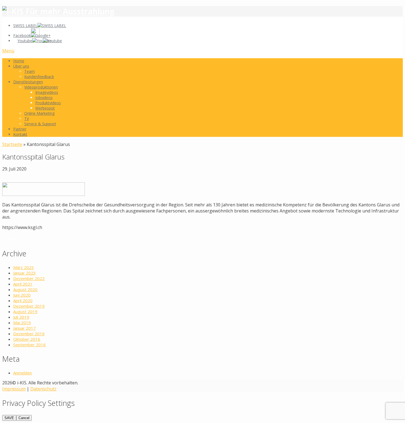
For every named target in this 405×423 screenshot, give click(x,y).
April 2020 (23, 300)
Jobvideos (44, 97)
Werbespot (45, 108)
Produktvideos (48, 102)
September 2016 (29, 344)
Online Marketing (39, 113)
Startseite (12, 144)
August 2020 (25, 289)
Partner (19, 129)
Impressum (14, 389)
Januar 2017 (24, 328)
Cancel (23, 418)
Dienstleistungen (28, 81)
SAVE (9, 418)
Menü (8, 51)
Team (29, 71)
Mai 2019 (22, 322)
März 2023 (23, 267)
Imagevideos (46, 92)
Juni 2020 (22, 295)
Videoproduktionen (41, 87)
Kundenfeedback (39, 76)
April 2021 (23, 284)
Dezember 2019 (29, 306)
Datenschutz (43, 389)
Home (18, 60)
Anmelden (22, 373)
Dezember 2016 (29, 333)
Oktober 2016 (26, 339)
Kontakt (20, 134)
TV (26, 118)
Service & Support (40, 123)
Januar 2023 (24, 273)
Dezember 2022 (29, 278)
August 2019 (25, 311)
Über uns (21, 66)
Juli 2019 (21, 317)
